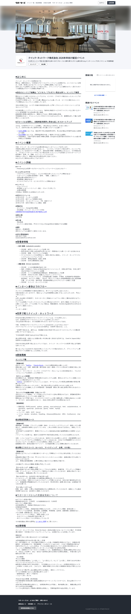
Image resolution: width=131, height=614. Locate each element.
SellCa (28, 365)
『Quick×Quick (38, 365)
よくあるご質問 (68, 3)
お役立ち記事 (47, 3)
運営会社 (21, 604)
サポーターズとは (57, 3)
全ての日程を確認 (99, 95)
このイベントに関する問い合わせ (107, 75)
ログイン (101, 3)
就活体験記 (39, 3)
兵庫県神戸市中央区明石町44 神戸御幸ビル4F (31, 212)
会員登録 (111, 3)
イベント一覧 (30, 3)
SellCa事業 (22, 131)
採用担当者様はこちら (27, 608)
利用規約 (30, 604)
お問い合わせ (44, 600)
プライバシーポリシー (43, 604)
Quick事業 (22, 134)
